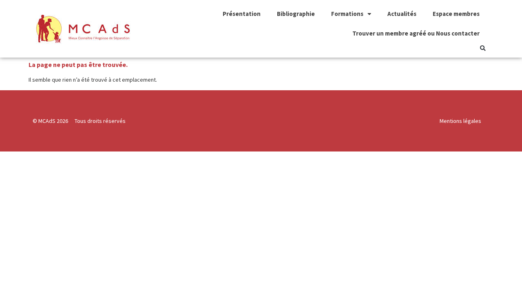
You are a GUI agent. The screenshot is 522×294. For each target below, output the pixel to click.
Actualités (401, 14)
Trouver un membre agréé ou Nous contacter (416, 33)
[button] (483, 48)
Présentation (242, 14)
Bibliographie (296, 14)
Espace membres (456, 14)
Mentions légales (460, 121)
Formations (347, 14)
